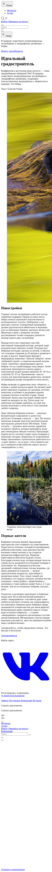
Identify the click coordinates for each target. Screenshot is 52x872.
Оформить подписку (18, 21)
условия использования (12, 695)
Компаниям (26, 700)
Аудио (10, 13)
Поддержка (14, 700)
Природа (18, 51)
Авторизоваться (9, 635)
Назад (8, 5)
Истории (37, 700)
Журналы (11, 10)
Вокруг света (7, 51)
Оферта (5, 700)
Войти (4, 21)
